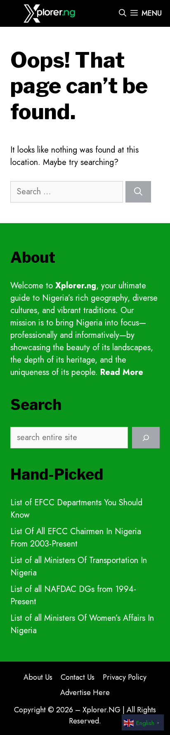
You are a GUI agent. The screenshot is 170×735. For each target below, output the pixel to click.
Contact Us (77, 677)
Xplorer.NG (101, 709)
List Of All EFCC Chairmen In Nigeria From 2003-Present (75, 537)
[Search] (138, 192)
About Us (38, 677)
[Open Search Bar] (122, 13)
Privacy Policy (124, 677)
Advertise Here (85, 692)
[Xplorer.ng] (50, 13)
